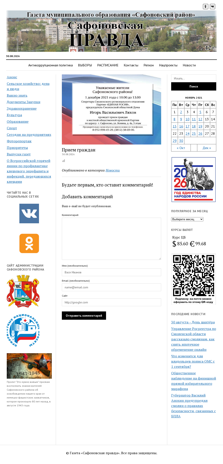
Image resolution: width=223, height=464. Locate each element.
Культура (14, 115)
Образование (18, 121)
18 (194, 126)
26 (200, 133)
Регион (149, 65)
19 (200, 126)
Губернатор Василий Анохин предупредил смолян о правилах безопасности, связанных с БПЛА (193, 406)
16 (181, 126)
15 (175, 126)
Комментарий (70, 215)
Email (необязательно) (76, 280)
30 (181, 140)
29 (175, 140)
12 (200, 119)
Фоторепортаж (19, 141)
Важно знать (17, 95)
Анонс (12, 77)
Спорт (12, 128)
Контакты (131, 65)
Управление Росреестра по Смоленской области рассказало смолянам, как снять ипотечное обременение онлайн (193, 339)
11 (194, 119)
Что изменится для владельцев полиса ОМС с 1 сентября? (193, 361)
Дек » (207, 148)
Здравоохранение (22, 108)
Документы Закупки (23, 101)
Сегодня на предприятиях (29, 134)
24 (187, 133)
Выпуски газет (19, 154)
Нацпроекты (168, 65)
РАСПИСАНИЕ (107, 65)
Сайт (65, 295)
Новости (189, 65)
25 (194, 133)
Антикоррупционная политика (50, 65)
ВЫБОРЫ (85, 65)
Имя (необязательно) (75, 265)
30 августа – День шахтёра (193, 322)
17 (187, 126)
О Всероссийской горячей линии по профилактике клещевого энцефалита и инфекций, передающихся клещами (29, 171)
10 (187, 119)
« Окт (181, 148)
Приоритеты (17, 147)
